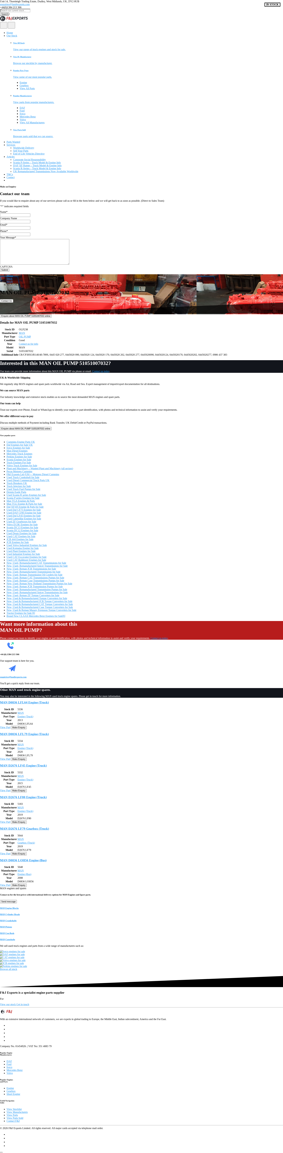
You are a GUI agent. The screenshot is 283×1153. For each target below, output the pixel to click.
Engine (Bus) (24, 874)
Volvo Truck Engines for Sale (22, 465)
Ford (22, 110)
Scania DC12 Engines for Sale (22, 530)
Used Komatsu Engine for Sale (23, 548)
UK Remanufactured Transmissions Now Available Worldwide (45, 171)
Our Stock (12, 35)
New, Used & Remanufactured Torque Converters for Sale (37, 598)
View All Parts (27, 88)
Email (3, 224)
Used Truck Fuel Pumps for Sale (23, 489)
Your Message (8, 237)
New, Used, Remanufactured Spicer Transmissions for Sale (37, 565)
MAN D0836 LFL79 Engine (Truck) (24, 734)
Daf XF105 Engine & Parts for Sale (25, 506)
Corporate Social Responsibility (29, 159)
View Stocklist (14, 1109)
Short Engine (13, 1094)
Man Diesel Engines (17, 450)
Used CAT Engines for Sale (21, 536)
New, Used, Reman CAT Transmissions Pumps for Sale (35, 577)
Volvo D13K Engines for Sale (22, 524)
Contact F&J (13, 1121)
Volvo (23, 119)
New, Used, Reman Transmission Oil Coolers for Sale (34, 574)
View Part (5, 727)
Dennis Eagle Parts (16, 492)
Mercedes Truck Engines (19, 453)
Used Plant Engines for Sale (21, 551)
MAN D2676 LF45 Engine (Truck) (23, 765)
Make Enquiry (18, 727)
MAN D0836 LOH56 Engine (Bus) (23, 860)
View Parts (12, 1115)
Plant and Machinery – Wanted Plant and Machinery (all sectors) (40, 468)
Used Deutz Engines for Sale (22, 533)
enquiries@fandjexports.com (15, 4)
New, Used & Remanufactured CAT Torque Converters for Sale (40, 604)
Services (11, 144)
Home (10, 32)
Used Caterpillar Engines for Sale (24, 518)
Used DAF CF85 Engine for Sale (24, 512)
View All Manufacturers (32, 122)
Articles (11, 156)
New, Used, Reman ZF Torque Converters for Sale (33, 595)
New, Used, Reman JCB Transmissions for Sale (31, 568)
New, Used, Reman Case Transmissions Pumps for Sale (35, 580)
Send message (8, 901)
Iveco (22, 113)
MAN (10, 281)
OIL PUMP (25, 336)
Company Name (8, 218)
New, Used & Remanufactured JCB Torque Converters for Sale (39, 601)
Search (4, 14)
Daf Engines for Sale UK (20, 444)
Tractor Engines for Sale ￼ (21, 613)
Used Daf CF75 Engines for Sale (24, 509)
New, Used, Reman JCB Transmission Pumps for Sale (35, 586)
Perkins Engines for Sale (19, 456)
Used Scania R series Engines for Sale (26, 495)
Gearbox (24, 85)
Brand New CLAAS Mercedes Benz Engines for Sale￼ (36, 616)
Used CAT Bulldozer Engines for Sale (26, 560)
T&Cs (10, 174)
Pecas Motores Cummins (19, 471)
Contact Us (6, 301)
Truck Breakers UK (17, 483)
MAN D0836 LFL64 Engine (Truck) (24, 702)
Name (4, 212)
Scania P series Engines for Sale (23, 498)
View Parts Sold (15, 1118)
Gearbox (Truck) (26, 842)
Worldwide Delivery (23, 147)
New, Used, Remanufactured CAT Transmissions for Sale (36, 562)
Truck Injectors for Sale (19, 486)
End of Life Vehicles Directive (29, 153)
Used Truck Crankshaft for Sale (23, 477)
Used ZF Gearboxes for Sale (21, 521)
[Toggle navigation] (11, 25)
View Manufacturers (17, 1112)
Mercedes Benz (28, 116)
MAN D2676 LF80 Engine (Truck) (23, 797)
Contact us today (100, 371)
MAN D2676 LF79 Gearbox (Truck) (24, 828)
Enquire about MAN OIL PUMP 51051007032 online (25, 316)
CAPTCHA (6, 266)
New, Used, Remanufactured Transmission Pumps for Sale (37, 589)
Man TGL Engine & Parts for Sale (24, 503)
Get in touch (22, 1004)
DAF (22, 107)
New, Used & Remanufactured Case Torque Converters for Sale (40, 607)
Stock (9, 278)
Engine (23, 82)
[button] (148, 46)
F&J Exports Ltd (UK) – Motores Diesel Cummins (33, 474)
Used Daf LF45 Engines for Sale (24, 515)
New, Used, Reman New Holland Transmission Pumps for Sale (39, 583)
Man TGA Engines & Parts (21, 501)
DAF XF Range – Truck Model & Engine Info (37, 165)
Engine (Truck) (25, 716)
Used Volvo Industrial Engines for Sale (27, 545)
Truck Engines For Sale (19, 462)
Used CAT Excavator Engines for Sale (27, 557)
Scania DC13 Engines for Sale (22, 527)
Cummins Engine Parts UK (21, 442)
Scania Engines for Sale (19, 459)
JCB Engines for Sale (18, 542)
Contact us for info (28, 343)
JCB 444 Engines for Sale (20, 539)
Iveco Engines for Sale (18, 447)
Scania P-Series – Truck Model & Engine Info (37, 162)
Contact (11, 177)
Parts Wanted (13, 141)
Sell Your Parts (20, 150)
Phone (4, 231)
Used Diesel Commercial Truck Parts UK (28, 480)
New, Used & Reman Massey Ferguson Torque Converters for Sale (41, 610)
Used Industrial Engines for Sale (23, 554)
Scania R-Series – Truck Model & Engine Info (37, 168)
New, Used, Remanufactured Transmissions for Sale (33, 571)
